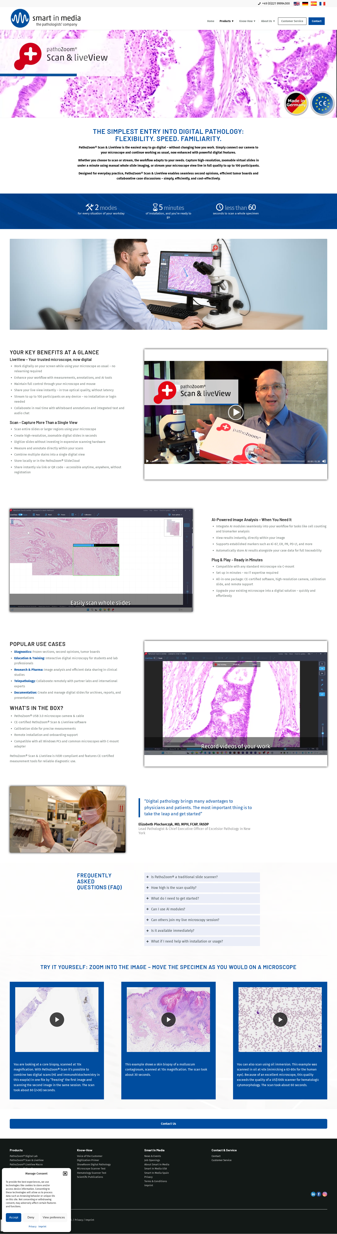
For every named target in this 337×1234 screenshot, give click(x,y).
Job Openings (152, 1160)
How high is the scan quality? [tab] (173, 888)
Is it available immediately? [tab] (172, 931)
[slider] (228, 461)
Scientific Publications (90, 1177)
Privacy (32, 1226)
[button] (65, 1173)
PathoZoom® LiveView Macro (26, 1164)
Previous (18, 560)
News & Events (152, 1156)
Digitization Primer (88, 1160)
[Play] (147, 461)
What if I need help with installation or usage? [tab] (187, 942)
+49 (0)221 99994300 (276, 3)
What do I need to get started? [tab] (175, 898)
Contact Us (168, 1124)
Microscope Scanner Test (91, 1168)
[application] (235, 412)
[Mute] (324, 461)
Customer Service (221, 1160)
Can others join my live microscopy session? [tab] (185, 920)
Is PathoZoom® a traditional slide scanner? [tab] (184, 877)
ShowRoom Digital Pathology (94, 1164)
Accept (13, 1217)
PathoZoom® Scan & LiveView (26, 1160)
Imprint (42, 1226)
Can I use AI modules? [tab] (168, 909)
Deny (30, 1217)
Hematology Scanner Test (91, 1172)
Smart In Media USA (155, 1168)
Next (184, 560)
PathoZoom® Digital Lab (24, 1156)
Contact (216, 1156)
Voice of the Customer (89, 1156)
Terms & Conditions (155, 1181)
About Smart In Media (156, 1164)
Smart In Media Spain (156, 1172)
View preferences (54, 1217)
